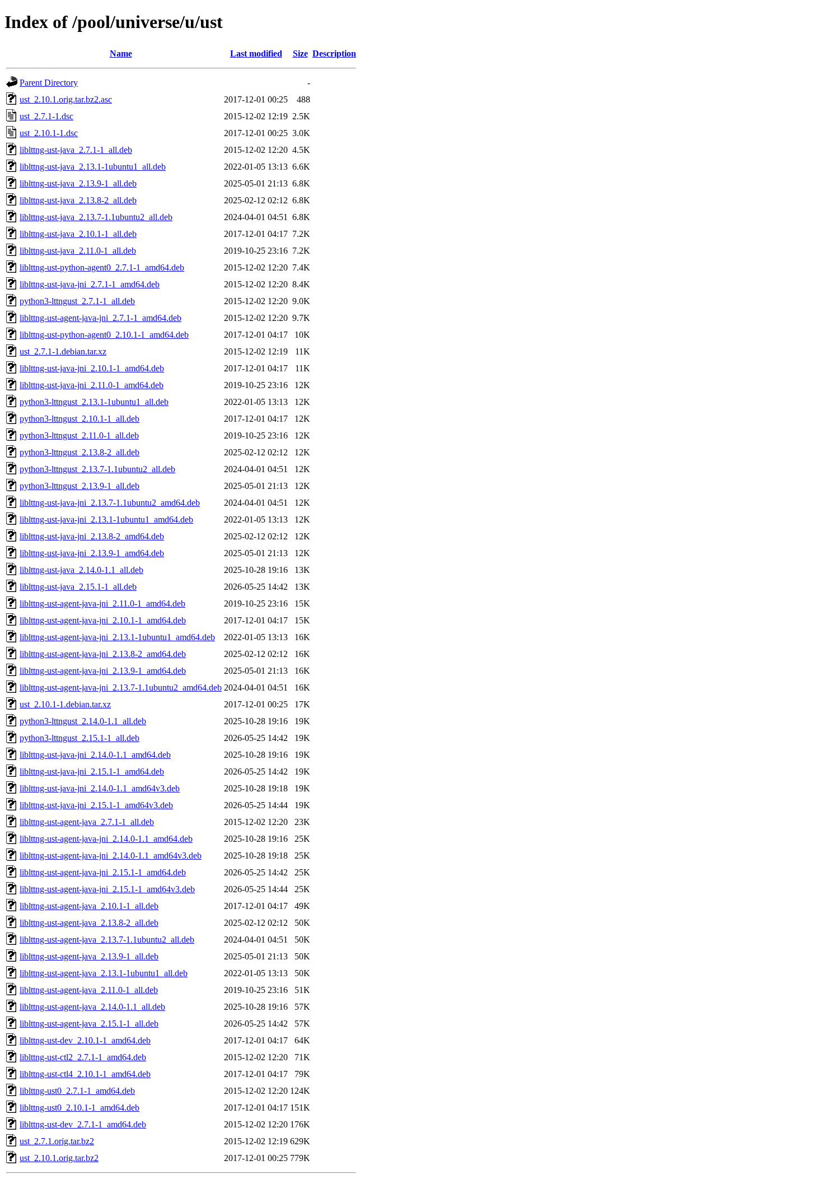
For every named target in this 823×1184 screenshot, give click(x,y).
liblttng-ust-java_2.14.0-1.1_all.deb (81, 570)
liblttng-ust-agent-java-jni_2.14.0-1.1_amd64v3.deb (111, 855)
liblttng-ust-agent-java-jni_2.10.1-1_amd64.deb (103, 620)
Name (121, 53)
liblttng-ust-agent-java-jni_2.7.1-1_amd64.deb (100, 318)
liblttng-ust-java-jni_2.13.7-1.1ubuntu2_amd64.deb (110, 502)
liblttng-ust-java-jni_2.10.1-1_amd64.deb (92, 368)
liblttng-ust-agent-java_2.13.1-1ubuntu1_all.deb (104, 973)
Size (300, 53)
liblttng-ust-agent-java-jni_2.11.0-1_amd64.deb (102, 603)
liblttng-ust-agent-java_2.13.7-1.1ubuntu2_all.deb (107, 939)
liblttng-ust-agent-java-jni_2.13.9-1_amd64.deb (103, 670)
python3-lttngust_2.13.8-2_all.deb (79, 452)
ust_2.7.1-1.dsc (46, 116)
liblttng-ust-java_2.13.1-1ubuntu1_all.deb (93, 166)
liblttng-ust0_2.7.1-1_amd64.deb (77, 1091)
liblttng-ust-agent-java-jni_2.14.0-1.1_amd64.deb (106, 838)
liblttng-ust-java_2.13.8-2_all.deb (78, 200)
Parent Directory (49, 82)
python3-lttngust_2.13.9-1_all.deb (79, 486)
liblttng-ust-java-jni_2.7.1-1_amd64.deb (90, 284)
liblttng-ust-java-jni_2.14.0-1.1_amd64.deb (95, 754)
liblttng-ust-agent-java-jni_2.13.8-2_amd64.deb (103, 654)
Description (334, 53)
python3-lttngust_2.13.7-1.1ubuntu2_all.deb (97, 469)
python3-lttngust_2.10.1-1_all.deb (79, 418)
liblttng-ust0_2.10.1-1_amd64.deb (79, 1107)
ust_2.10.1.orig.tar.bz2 (59, 1158)
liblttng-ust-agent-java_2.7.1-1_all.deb (87, 822)
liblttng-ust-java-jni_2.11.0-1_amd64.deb (91, 385)
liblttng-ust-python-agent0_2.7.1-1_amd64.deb (102, 267)
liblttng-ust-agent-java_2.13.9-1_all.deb (89, 956)
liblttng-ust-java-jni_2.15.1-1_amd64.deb (92, 771)
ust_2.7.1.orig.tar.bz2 (57, 1141)
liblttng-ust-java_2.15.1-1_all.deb (78, 586)
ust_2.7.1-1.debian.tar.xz (63, 351)
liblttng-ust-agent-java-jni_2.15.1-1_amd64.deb (103, 872)
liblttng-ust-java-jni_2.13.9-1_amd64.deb (92, 553)
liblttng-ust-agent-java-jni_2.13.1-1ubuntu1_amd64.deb (117, 637)
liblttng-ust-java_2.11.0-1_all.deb (78, 250)
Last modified (256, 53)
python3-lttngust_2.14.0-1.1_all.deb (83, 721)
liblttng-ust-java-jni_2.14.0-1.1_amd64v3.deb (100, 788)
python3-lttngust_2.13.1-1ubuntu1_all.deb (94, 402)
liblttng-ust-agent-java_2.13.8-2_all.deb (89, 922)
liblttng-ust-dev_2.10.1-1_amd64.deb (85, 1040)
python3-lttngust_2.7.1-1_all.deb (77, 301)
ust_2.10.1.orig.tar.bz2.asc (66, 99)
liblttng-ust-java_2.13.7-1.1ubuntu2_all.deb (96, 217)
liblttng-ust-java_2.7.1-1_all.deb (76, 150)
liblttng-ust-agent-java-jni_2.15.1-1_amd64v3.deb (107, 889)
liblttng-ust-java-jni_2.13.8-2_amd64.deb (92, 536)
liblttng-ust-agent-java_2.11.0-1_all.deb (89, 990)
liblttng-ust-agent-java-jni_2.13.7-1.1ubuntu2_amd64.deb (121, 687)
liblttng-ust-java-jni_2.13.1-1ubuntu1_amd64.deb (106, 519)
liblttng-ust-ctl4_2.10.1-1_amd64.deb (85, 1074)
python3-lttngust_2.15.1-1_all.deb (79, 738)
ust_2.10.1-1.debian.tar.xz (65, 704)
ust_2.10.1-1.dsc (49, 133)
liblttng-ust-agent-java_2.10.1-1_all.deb (89, 906)
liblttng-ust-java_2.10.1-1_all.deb (78, 234)
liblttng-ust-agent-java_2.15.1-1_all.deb (89, 1023)
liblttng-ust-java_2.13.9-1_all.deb (78, 183)
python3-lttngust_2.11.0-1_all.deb (79, 435)
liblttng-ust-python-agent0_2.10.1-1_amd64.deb (104, 334)
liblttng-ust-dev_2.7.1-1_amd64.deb (83, 1124)
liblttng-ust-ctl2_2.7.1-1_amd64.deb (83, 1057)
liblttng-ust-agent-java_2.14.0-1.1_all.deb (92, 1006)
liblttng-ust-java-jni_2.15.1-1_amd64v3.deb (96, 805)
